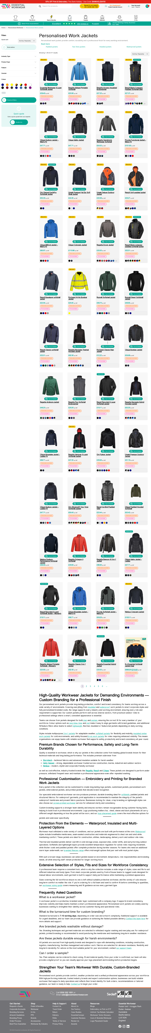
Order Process (15, 1021)
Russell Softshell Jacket (106, 297)
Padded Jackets (52, 47)
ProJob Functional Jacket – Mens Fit (135, 141)
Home (3, 28)
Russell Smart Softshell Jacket (134, 298)
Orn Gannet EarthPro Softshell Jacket (48, 193)
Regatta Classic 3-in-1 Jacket (77, 665)
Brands (33, 1018)
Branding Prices (16, 1018)
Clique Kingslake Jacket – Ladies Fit (50, 455)
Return (54, 1012)
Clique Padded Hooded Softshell (134, 508)
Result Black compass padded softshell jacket (134, 246)
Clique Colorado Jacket (77, 245)
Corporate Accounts (17, 1009)
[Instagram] (124, 1026)
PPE (32, 1015)
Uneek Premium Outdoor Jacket (134, 455)
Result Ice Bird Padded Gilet (106, 508)
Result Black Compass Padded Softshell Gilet (134, 88)
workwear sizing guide (52, 885)
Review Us (75, 1021)
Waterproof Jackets (134, 47)
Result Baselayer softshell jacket (50, 298)
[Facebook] (120, 1026)
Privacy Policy (57, 1024)
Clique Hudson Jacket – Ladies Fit (49, 508)
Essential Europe (77, 1015)
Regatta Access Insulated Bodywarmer (107, 88)
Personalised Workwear (15, 28)
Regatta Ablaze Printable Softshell (78, 88)
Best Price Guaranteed (30, 24)
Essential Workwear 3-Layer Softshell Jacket (51, 88)
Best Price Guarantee (18, 1024)
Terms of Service (59, 1021)
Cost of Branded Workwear (100, 1018)
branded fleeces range (74, 850)
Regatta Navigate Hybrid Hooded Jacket (134, 403)
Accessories (36, 1021)
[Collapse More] (88, 103)
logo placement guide (107, 813)
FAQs (54, 1018)
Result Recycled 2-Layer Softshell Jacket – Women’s (50, 612)
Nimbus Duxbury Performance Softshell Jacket (48, 561)
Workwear (34, 1009)
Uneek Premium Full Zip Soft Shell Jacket (79, 193)
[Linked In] (128, 1026)
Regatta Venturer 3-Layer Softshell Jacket (78, 455)
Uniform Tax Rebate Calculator (102, 1012)
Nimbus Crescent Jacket (134, 612)
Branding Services (17, 1012)
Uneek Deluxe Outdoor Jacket (105, 193)
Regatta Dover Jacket (105, 245)
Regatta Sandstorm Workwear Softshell (104, 141)
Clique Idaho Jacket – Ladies (133, 560)
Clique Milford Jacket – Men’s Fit (49, 246)
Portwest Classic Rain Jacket (105, 350)
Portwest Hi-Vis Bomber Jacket (77, 298)
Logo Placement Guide (99, 1021)
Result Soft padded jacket (135, 192)
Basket (147, 5)
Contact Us (56, 1006)
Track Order (57, 1009)
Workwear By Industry (39, 1024)
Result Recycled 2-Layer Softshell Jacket (106, 403)
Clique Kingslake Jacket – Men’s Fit (78, 612)
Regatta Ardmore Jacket (49, 402)
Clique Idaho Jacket (76, 140)
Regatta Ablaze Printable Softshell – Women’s (49, 665)
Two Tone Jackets (78, 47)
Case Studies (76, 1012)
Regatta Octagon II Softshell (75, 560)
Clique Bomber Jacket (133, 350)
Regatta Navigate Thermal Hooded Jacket (78, 350)
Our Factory (75, 1009)
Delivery (55, 1015)
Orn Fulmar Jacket (104, 455)
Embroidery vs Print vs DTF (100, 1009)
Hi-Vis (33, 1012)
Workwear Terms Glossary (100, 1015)
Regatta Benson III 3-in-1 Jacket (106, 560)
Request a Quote (16, 1006)
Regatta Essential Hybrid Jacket (106, 665)
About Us (74, 1006)
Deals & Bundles (37, 1006)
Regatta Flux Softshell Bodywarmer (77, 403)
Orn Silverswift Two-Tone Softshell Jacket (78, 508)
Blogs (92, 1006)
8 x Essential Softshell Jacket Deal (133, 665)
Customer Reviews (78, 1018)
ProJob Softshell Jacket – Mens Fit (107, 612)
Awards (74, 1024)
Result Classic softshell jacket (49, 350)
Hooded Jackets (105, 47)
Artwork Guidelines (17, 1015)
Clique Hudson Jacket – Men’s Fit (49, 141)
